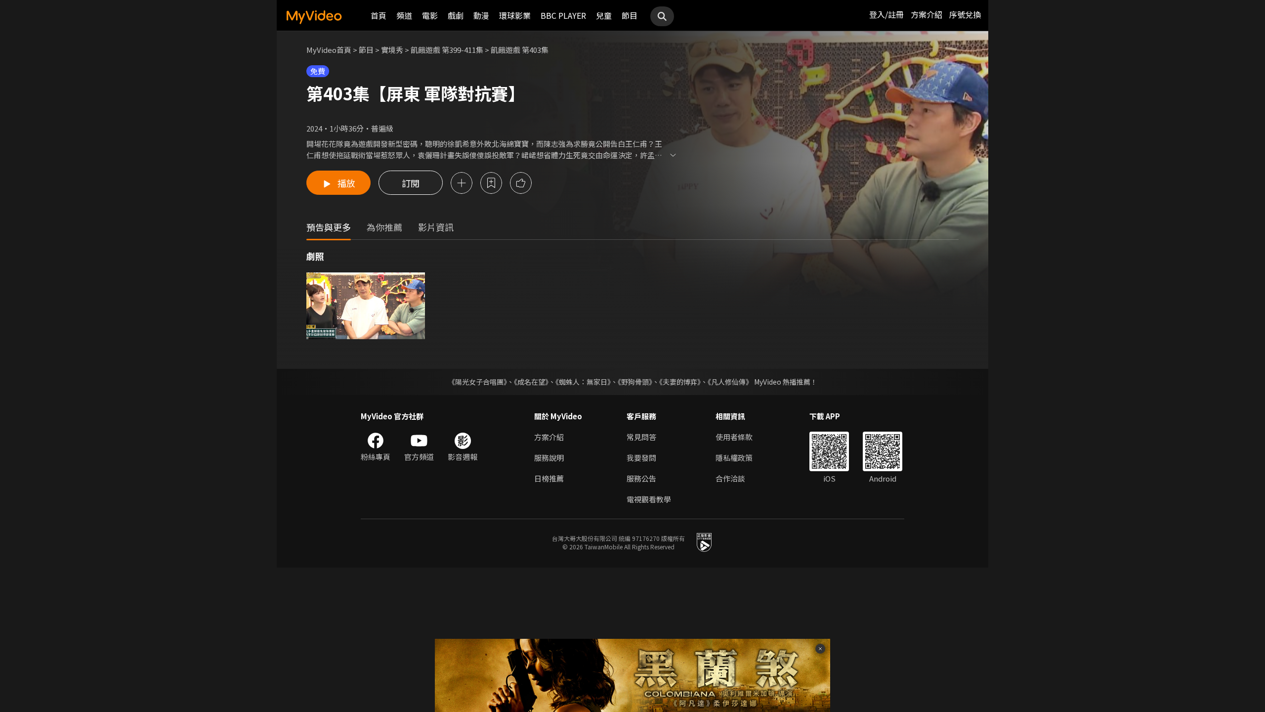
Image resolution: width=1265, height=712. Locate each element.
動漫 (481, 15)
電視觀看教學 (649, 499)
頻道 (404, 15)
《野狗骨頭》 (635, 382)
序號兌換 (965, 14)
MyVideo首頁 (328, 49)
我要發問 (641, 457)
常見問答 (641, 437)
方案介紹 (926, 14)
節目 (629, 15)
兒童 (604, 15)
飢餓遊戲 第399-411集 (447, 49)
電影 (430, 15)
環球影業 (515, 15)
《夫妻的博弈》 (680, 382)
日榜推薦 (549, 478)
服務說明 (549, 457)
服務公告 (641, 478)
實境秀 (392, 49)
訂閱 (411, 183)
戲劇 (456, 15)
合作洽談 (730, 478)
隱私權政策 (734, 457)
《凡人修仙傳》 (730, 382)
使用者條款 (734, 437)
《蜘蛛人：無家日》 (583, 382)
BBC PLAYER (563, 15)
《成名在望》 (531, 382)
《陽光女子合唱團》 (477, 382)
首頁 (378, 15)
